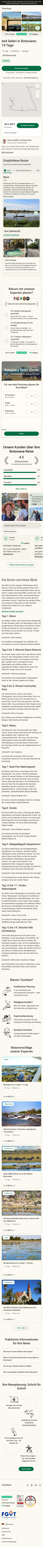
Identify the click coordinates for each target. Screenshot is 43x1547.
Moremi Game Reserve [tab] (22, 170)
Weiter (21, 434)
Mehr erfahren (21, 489)
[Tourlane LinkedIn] (36, 1485)
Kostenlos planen (21, 68)
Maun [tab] (7, 170)
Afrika (13, 78)
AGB (3, 1535)
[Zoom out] (37, 96)
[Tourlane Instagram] (31, 1485)
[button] (6, 8)
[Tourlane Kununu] (40, 1485)
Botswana (19, 78)
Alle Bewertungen (10, 531)
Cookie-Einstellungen (9, 1542)
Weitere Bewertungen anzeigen (21, 565)
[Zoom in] (37, 92)
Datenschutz (6, 1531)
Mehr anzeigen (7, 152)
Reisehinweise (7, 1538)
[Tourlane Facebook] (27, 1485)
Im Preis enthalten (10, 133)
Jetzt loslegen (26, 1469)
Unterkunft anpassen (11, 235)
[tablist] (21, 170)
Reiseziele (6, 78)
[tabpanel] (21, 224)
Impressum (5, 1528)
